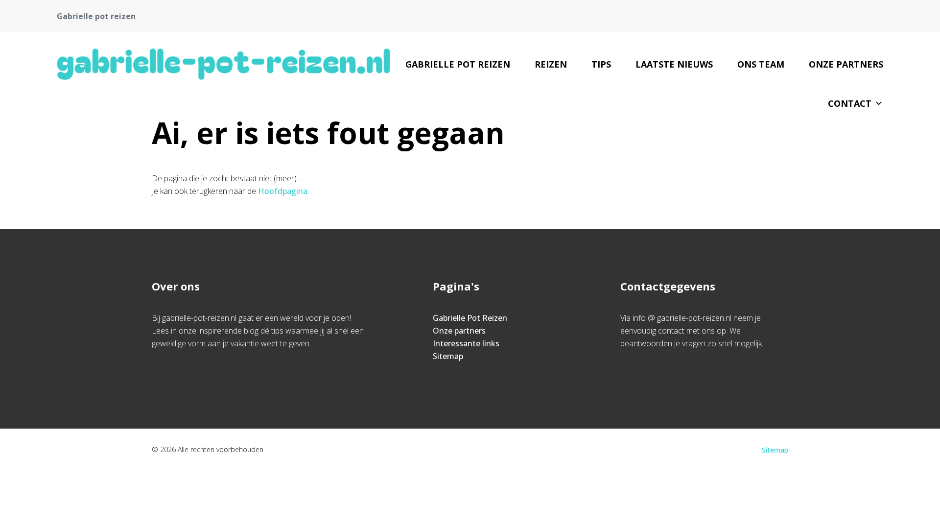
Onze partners (846, 64)
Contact (849, 103)
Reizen (551, 64)
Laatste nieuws (674, 64)
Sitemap (448, 356)
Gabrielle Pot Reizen (457, 64)
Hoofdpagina (282, 191)
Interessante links (466, 343)
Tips (601, 64)
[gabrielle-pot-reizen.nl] (223, 64)
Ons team (760, 64)
